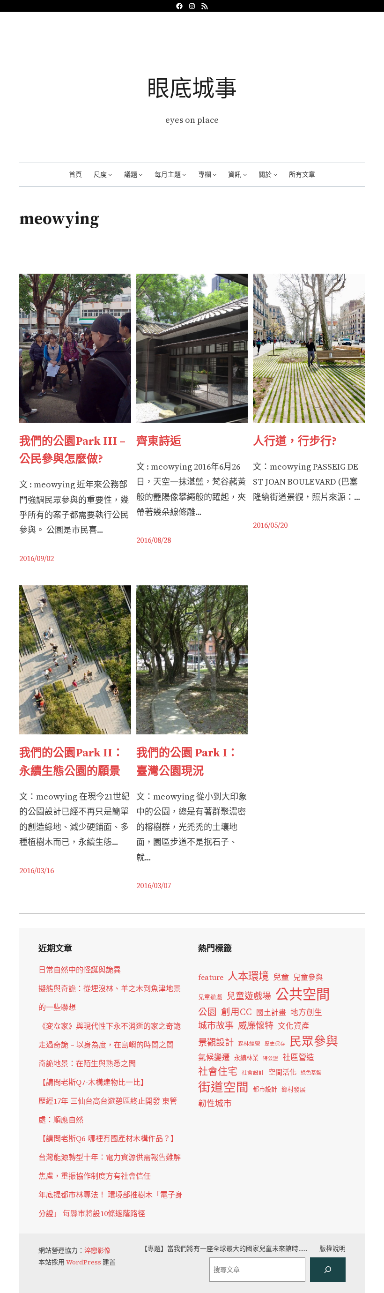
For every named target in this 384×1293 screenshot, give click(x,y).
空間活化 (282, 1072)
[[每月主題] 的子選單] (184, 174)
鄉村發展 (293, 1089)
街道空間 (223, 1087)
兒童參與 (308, 977)
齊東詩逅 (158, 440)
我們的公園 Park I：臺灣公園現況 (187, 761)
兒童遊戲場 (249, 996)
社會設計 (253, 1072)
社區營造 (298, 1057)
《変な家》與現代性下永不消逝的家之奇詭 (109, 1026)
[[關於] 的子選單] (275, 174)
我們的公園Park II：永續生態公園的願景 (71, 761)
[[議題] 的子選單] (140, 174)
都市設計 (265, 1089)
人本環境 (248, 976)
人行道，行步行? (295, 440)
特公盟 (270, 1058)
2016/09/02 (36, 558)
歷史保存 (275, 1043)
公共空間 (302, 994)
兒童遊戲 (210, 997)
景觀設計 (216, 1042)
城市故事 (216, 1025)
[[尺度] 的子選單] (110, 174)
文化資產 (294, 1026)
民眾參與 (313, 1041)
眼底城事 (192, 88)
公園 (207, 1012)
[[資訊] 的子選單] (245, 174)
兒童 (281, 977)
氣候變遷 (214, 1057)
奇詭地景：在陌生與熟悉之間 (87, 1063)
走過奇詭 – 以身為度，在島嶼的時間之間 (106, 1044)
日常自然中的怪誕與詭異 (79, 969)
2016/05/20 (270, 525)
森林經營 (249, 1043)
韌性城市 (215, 1103)
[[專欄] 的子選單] (214, 174)
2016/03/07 (153, 885)
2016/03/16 (36, 870)
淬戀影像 (97, 1250)
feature (210, 977)
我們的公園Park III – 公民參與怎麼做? (72, 449)
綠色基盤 (311, 1072)
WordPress (83, 1262)
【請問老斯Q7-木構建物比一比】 (93, 1082)
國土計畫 (271, 1012)
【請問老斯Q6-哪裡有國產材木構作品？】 (108, 1138)
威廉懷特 (255, 1025)
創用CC (236, 1012)
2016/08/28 (153, 540)
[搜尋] (328, 1269)
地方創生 (306, 1012)
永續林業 (246, 1058)
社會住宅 (217, 1071)
